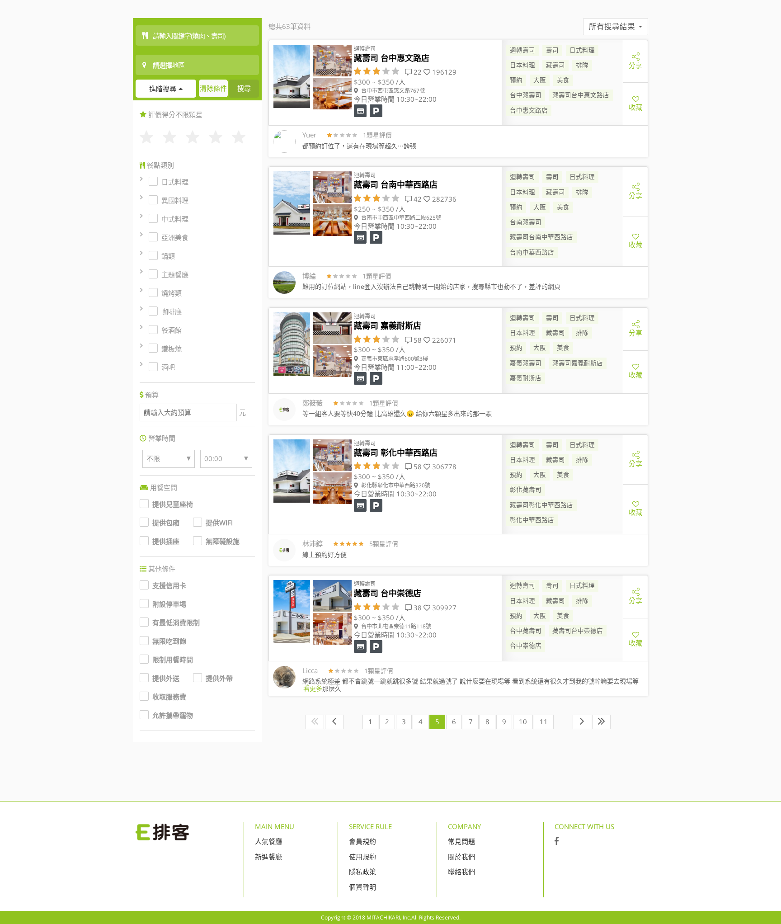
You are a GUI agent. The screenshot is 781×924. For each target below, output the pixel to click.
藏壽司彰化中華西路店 (541, 505)
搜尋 (244, 88)
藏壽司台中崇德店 (577, 631)
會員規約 (362, 841)
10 (523, 721)
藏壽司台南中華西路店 (541, 237)
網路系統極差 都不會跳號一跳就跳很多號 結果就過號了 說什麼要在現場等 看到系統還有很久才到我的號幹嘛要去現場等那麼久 (470, 684)
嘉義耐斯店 (525, 378)
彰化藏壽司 (525, 490)
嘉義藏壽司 (525, 363)
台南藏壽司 (525, 222)
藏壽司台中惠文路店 (580, 95)
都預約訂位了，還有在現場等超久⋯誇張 (359, 145)
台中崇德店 (525, 645)
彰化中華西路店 (532, 520)
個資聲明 (362, 886)
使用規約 (362, 856)
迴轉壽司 (522, 50)
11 (544, 721)
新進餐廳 (268, 856)
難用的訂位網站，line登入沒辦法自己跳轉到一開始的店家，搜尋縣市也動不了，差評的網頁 (431, 286)
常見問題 (461, 841)
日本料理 (522, 65)
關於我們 (461, 856)
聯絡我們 (461, 871)
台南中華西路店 (532, 252)
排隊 (582, 65)
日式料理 (582, 50)
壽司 (552, 50)
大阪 (539, 80)
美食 (563, 80)
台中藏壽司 (525, 95)
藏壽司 (555, 65)
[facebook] (557, 841)
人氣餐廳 (268, 841)
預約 (516, 80)
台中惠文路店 (529, 110)
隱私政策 (362, 871)
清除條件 (213, 88)
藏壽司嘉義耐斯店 (577, 363)
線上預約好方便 (324, 554)
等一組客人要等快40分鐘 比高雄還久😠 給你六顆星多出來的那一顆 (397, 413)
